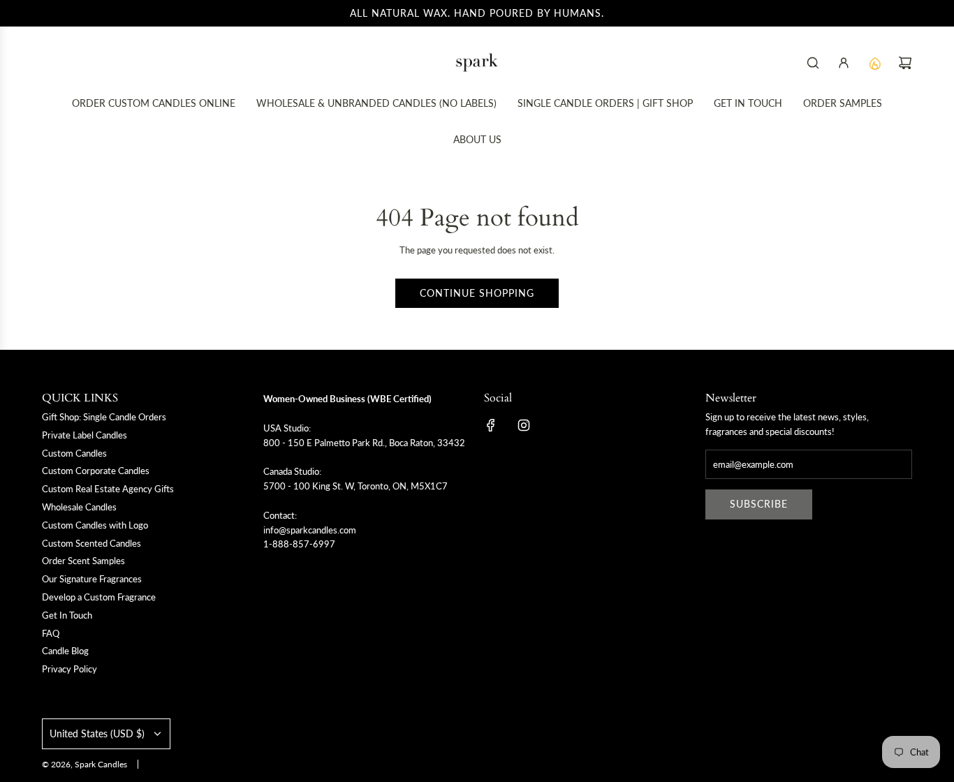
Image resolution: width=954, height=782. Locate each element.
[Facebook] (491, 425)
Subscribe (759, 504)
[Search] (813, 62)
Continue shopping (477, 293)
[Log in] (843, 62)
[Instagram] (523, 425)
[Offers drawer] (874, 62)
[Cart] (905, 62)
